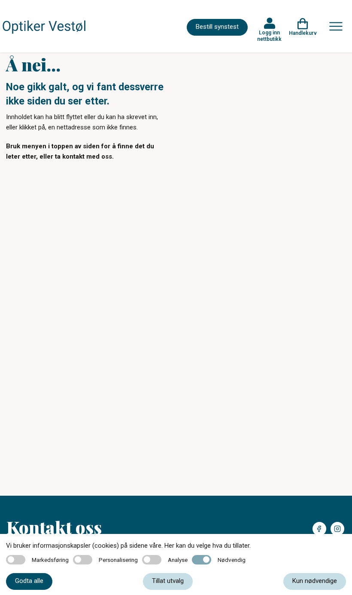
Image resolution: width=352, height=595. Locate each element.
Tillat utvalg (168, 581)
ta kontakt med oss (83, 156)
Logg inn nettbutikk (269, 36)
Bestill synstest (217, 27)
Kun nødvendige (314, 581)
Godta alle (29, 581)
